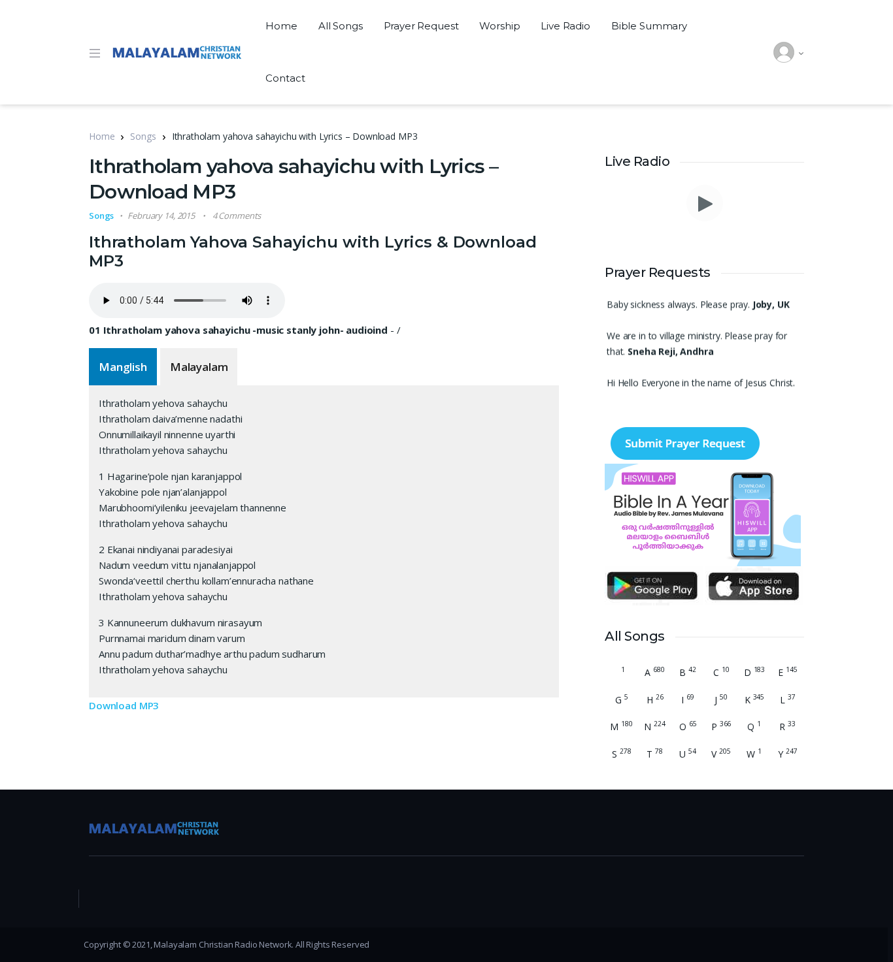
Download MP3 (124, 705)
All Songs (340, 26)
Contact (285, 78)
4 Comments (236, 215)
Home (281, 26)
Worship (499, 26)
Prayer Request (421, 26)
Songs (143, 136)
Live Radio (565, 26)
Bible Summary (649, 26)
